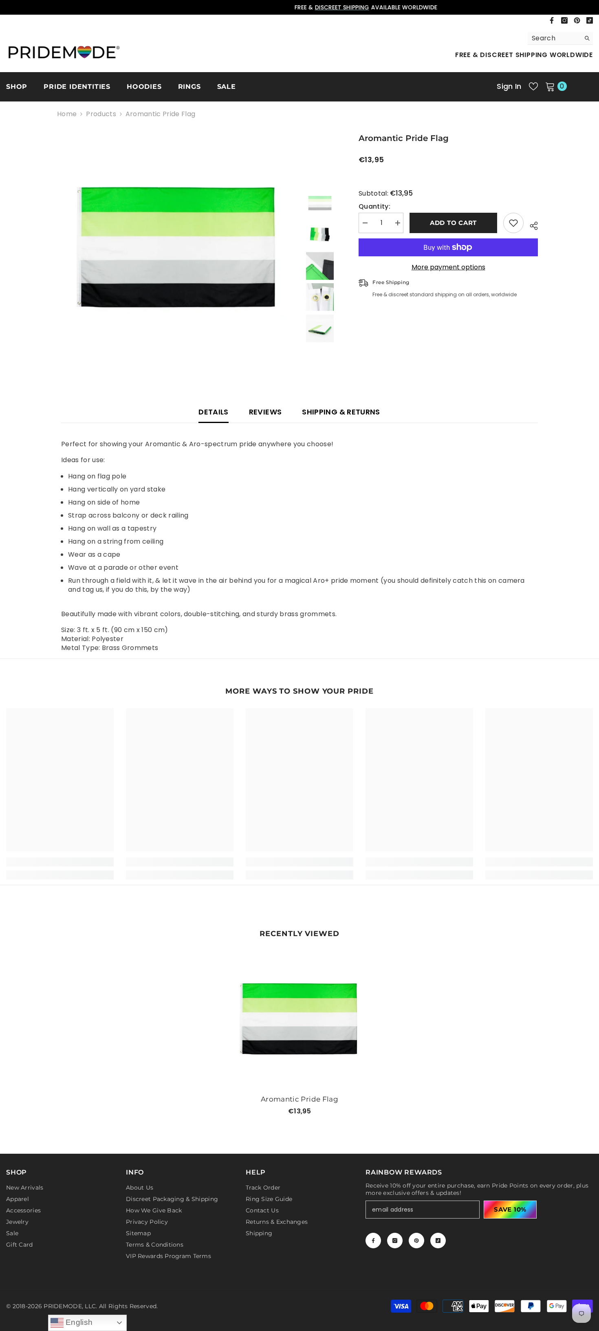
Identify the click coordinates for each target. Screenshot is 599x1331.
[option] (299, 7)
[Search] (560, 38)
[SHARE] (531, 224)
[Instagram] (564, 20)
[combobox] (554, 38)
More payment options (448, 267)
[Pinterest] (577, 20)
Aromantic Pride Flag (299, 1099)
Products (101, 114)
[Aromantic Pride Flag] (299, 1020)
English (78, 1322)
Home (67, 114)
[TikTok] (589, 20)
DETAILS (213, 412)
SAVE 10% (510, 1209)
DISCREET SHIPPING (276, 7)
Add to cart (453, 223)
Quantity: (374, 206)
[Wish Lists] (533, 86)
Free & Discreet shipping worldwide (524, 54)
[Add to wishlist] (513, 223)
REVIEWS (265, 412)
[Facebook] (551, 20)
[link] (60, 861)
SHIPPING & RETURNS (341, 412)
